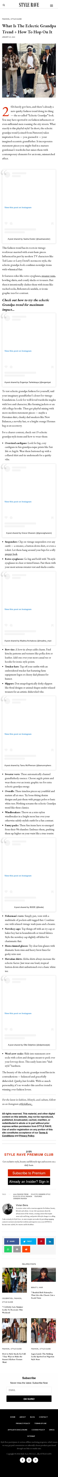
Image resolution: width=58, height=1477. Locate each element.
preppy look (11, 554)
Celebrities (7, 1298)
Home (12, 1417)
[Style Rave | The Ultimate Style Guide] (29, 5)
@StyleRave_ (26, 1104)
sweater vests (48, 276)
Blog (32, 1417)
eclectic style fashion (22, 1196)
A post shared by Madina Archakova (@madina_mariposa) (30, 641)
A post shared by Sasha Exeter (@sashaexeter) (29, 239)
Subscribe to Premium (29, 1172)
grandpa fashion (20, 1198)
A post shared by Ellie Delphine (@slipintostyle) (29, 1045)
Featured (38, 1196)
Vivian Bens (22, 1205)
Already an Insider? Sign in (29, 1181)
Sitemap (31, 1436)
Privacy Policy (26, 1135)
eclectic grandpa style (40, 1194)
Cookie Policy (38, 1430)
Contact (43, 1417)
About (23, 1417)
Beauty (34, 1287)
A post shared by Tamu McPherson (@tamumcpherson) (29, 765)
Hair (41, 1287)
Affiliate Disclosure (17, 1430)
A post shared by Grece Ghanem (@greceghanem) (29, 533)
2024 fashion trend (20, 1194)
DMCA (51, 1430)
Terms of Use (40, 1423)
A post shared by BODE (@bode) (29, 907)
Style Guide (16, 19)
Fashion (5, 19)
